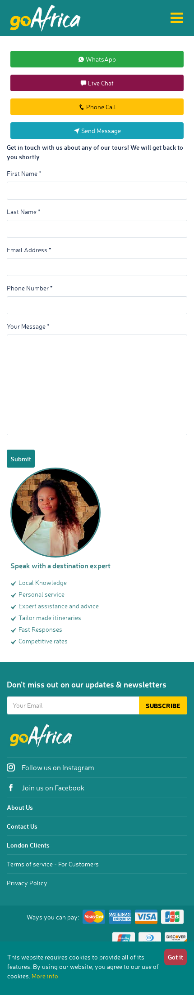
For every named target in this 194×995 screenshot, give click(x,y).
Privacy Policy (27, 883)
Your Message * (28, 326)
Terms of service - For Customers (53, 864)
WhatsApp (100, 59)
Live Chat (100, 83)
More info (45, 976)
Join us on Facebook (52, 787)
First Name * (24, 173)
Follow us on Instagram (57, 767)
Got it (175, 957)
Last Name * (23, 211)
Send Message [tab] (100, 130)
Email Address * (29, 250)
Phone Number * (29, 288)
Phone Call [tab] (100, 107)
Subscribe (163, 705)
